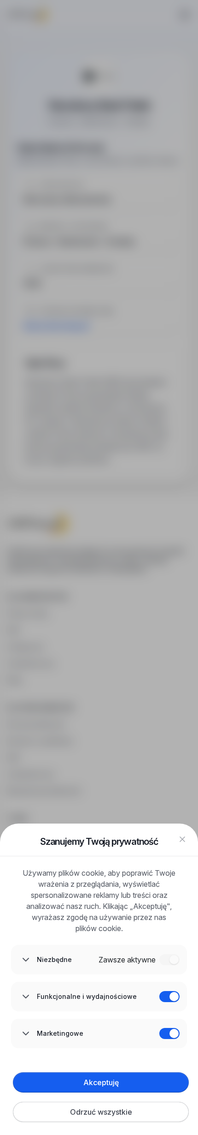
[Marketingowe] (169, 1033)
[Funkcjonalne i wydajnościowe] (169, 996)
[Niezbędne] (169, 959)
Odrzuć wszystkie (101, 1112)
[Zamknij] (182, 839)
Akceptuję (101, 1082)
